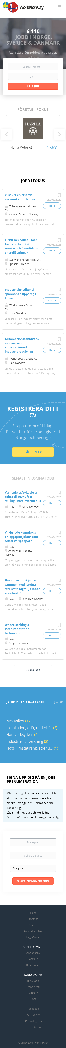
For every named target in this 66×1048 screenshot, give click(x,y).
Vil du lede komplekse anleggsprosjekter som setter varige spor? (21, 536)
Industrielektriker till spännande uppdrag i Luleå (20, 294)
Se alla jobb (33, 670)
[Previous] (6, 134)
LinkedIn (35, 1027)
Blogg (33, 999)
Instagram (35, 1021)
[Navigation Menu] (59, 6)
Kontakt (33, 919)
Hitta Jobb (33, 86)
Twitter (35, 1015)
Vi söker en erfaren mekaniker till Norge (20, 197)
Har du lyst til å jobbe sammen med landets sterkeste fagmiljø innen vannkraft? (23, 586)
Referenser (33, 965)
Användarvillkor (33, 931)
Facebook (33, 1008)
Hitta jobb (33, 981)
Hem (33, 913)
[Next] (59, 134)
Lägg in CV (33, 452)
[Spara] (59, 196)
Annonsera (33, 953)
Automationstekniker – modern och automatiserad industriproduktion (22, 345)
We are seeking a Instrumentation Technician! (17, 629)
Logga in (33, 959)
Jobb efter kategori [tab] (26, 701)
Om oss (33, 925)
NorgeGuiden (33, 937)
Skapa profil (33, 987)
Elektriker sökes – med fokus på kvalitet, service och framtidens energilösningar (21, 246)
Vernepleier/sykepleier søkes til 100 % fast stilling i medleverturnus (23, 496)
